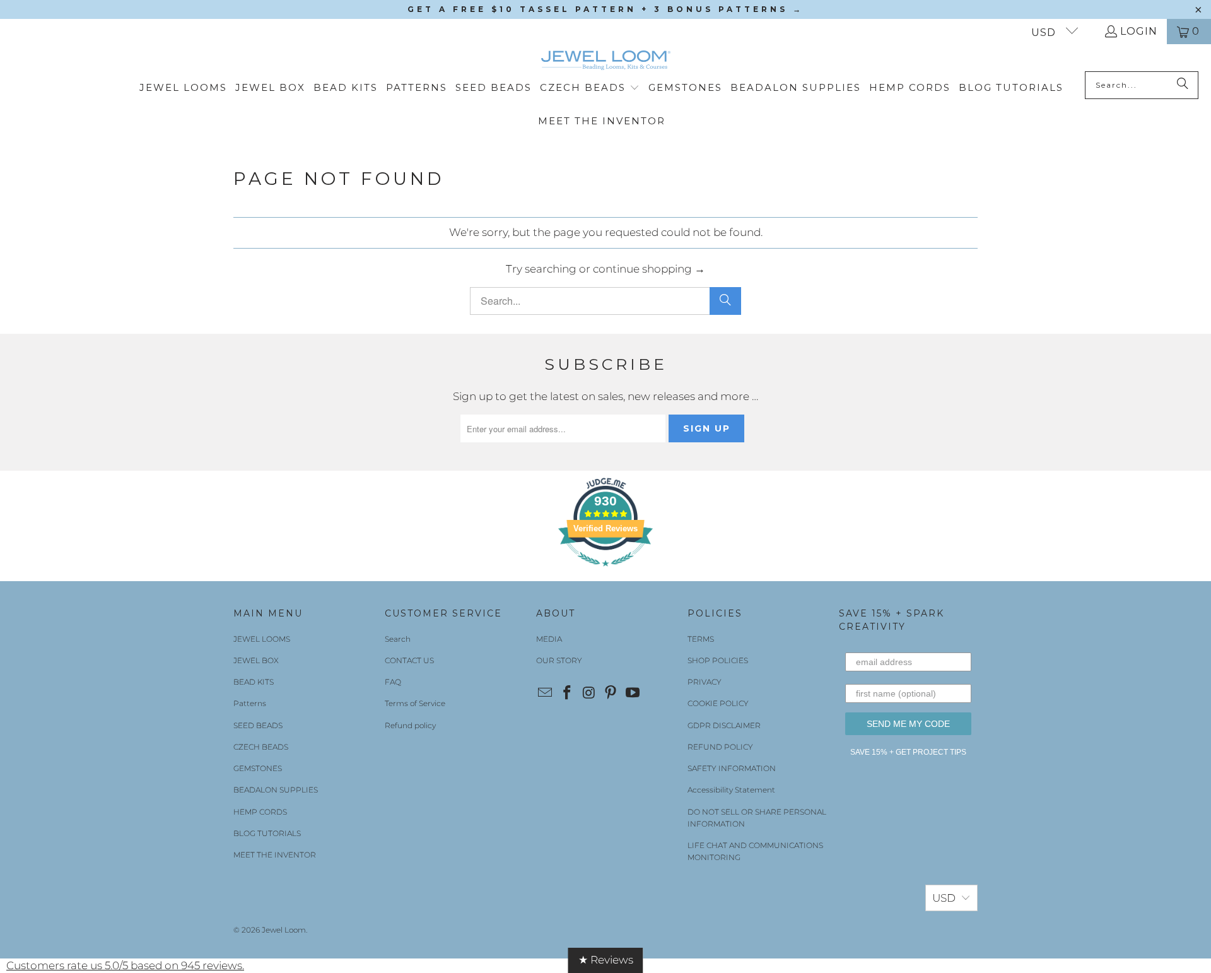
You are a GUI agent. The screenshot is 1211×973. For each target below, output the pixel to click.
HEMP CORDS (260, 812)
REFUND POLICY (720, 747)
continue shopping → (649, 268)
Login (1138, 31)
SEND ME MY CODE (908, 724)
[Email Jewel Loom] (545, 693)
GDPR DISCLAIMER (724, 725)
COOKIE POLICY (718, 703)
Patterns (249, 703)
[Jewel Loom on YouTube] (633, 693)
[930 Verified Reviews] (605, 572)
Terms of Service (415, 703)
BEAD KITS (253, 682)
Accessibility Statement (731, 789)
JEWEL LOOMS (261, 639)
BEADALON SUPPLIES (275, 789)
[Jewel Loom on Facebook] (567, 693)
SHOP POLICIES (717, 660)
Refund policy (410, 725)
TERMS (700, 639)
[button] (590, 88)
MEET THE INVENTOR (274, 854)
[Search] (1182, 85)
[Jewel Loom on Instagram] (589, 693)
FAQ (393, 682)
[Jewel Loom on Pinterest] (611, 693)
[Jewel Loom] (605, 60)
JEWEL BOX (256, 660)
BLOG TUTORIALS (267, 833)
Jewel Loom (284, 930)
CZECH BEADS (260, 747)
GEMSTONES (257, 768)
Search (398, 639)
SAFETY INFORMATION (731, 768)
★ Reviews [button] (605, 959)
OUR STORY (559, 660)
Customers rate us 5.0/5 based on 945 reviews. (125, 965)
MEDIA (549, 639)
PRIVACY (704, 682)
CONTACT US (409, 660)
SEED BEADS (258, 725)
